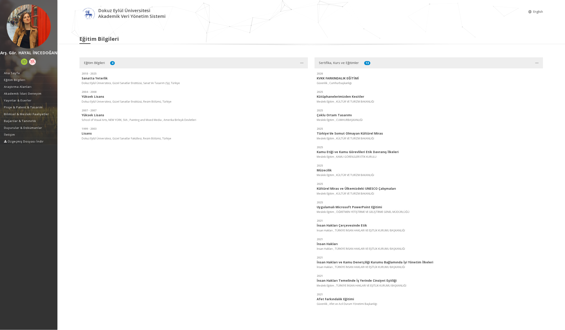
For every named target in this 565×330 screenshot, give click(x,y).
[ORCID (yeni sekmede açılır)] (24, 61)
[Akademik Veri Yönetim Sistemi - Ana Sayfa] (88, 14)
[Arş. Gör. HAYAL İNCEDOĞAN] (28, 26)
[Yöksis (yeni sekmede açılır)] (32, 61)
